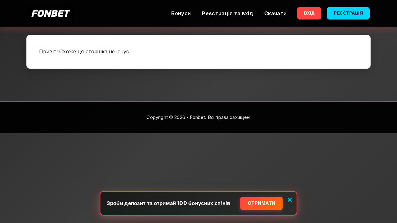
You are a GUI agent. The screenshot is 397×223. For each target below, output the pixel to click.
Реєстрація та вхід (227, 13)
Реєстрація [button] (348, 13)
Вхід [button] (309, 13)
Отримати (261, 203)
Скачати (275, 13)
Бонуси (181, 13)
